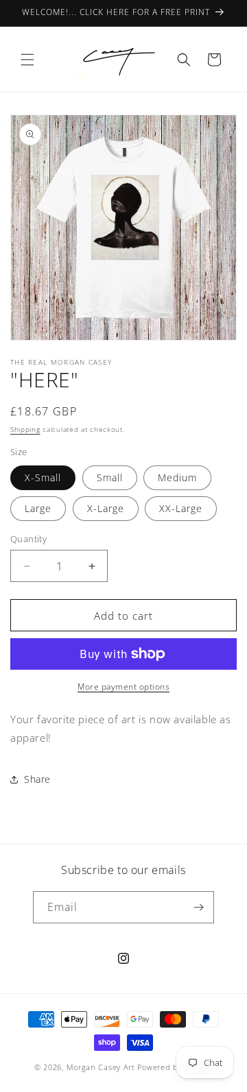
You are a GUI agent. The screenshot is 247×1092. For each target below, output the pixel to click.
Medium (177, 477)
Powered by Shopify (175, 1067)
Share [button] (37, 779)
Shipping (25, 429)
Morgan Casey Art (101, 1067)
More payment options (123, 686)
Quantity (28, 539)
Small (110, 477)
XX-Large (180, 508)
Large (38, 508)
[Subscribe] (198, 907)
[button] (27, 60)
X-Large (105, 508)
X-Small (43, 477)
